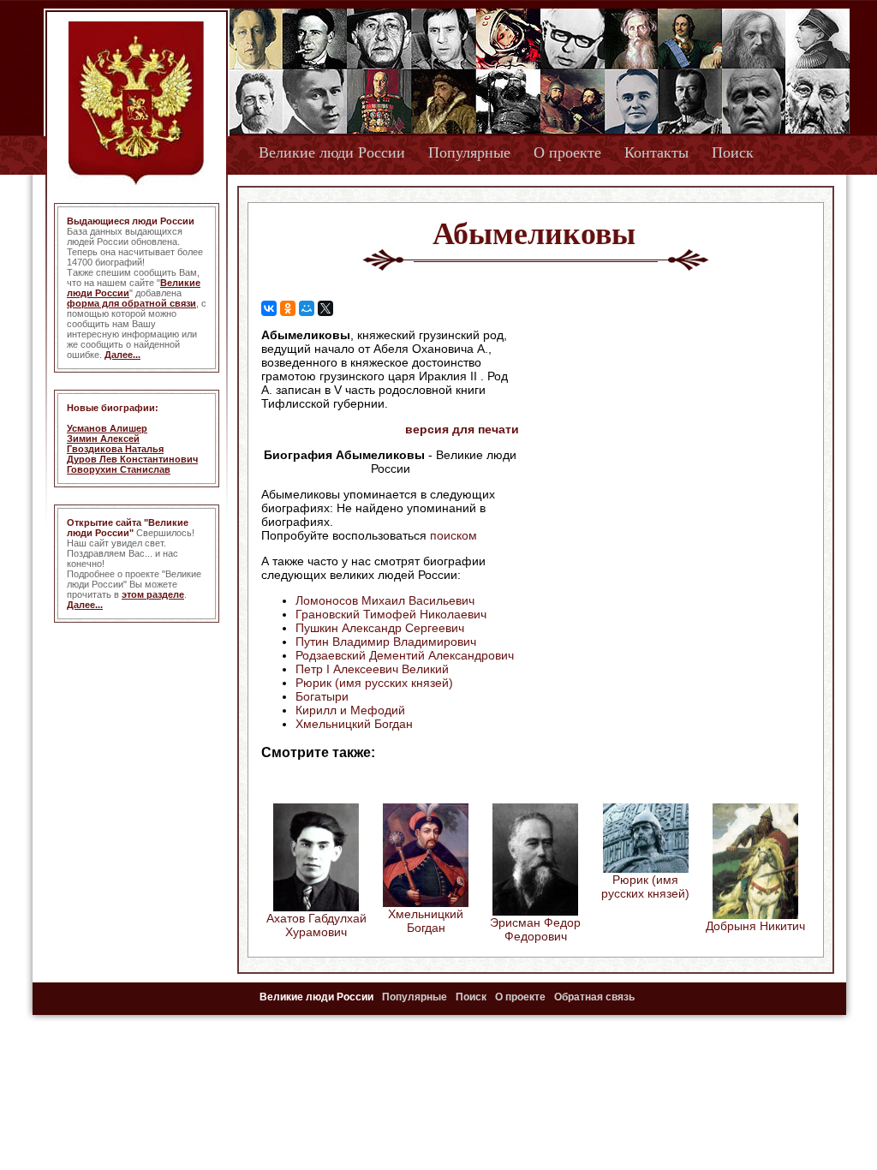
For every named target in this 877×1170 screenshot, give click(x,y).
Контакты (656, 152)
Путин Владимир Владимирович (385, 641)
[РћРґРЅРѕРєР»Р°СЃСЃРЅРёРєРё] (287, 308)
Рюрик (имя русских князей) (374, 682)
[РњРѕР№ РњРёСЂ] (306, 308)
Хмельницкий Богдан (354, 724)
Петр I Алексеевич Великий (372, 669)
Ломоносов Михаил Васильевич (384, 600)
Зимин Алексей (103, 438)
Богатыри (322, 696)
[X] (325, 308)
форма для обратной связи (131, 303)
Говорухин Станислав (118, 469)
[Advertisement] (664, 438)
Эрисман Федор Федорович (535, 929)
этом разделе (153, 594)
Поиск (733, 152)
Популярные (469, 152)
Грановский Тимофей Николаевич (390, 614)
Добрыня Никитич (755, 926)
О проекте (567, 152)
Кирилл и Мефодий (350, 710)
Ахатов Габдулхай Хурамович (316, 925)
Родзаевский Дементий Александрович (404, 655)
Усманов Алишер (107, 428)
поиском (453, 535)
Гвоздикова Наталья (115, 449)
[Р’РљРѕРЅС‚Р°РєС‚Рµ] (269, 308)
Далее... (122, 354)
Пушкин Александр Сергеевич (379, 628)
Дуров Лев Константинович (132, 459)
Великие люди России (332, 152)
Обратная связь (594, 997)
